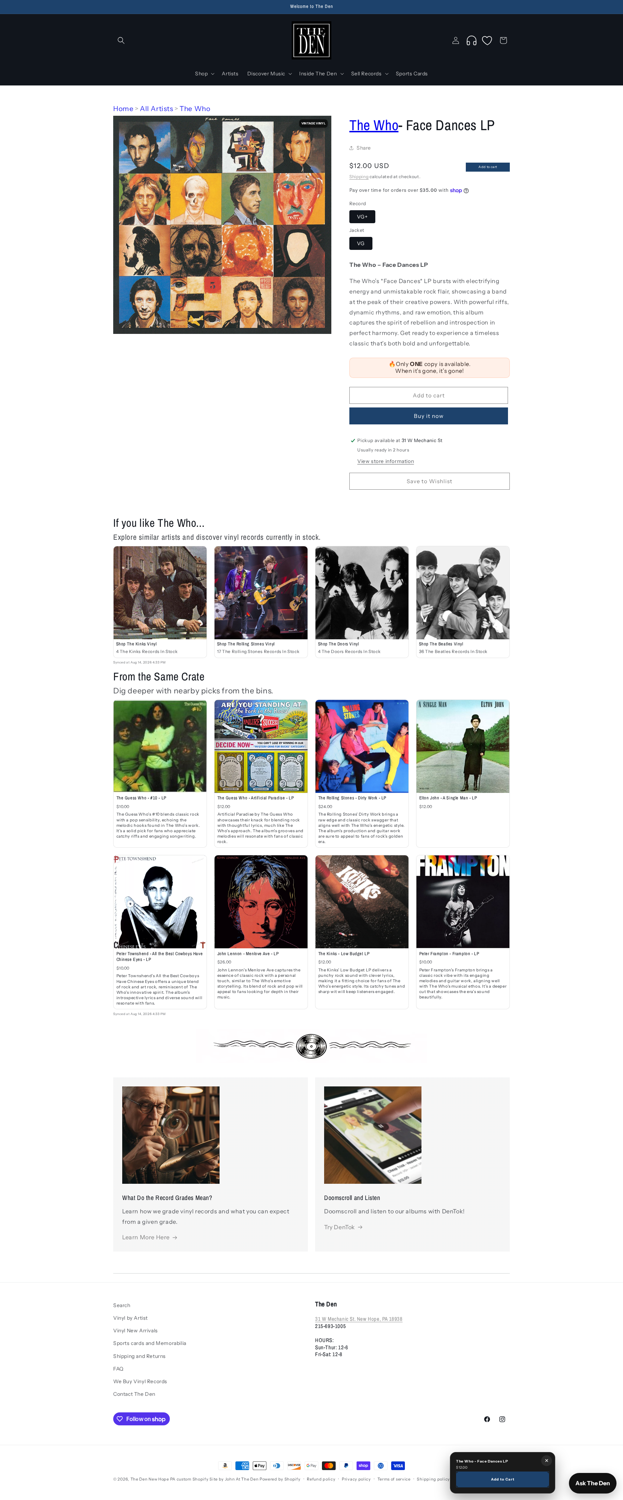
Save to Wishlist (429, 481)
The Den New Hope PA (153, 1479)
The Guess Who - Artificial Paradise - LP (255, 798)
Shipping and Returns (139, 1356)
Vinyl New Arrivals (135, 1331)
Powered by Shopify (280, 1479)
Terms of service (394, 1479)
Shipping (359, 176)
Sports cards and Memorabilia (149, 1343)
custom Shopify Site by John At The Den (218, 1479)
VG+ (362, 216)
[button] (121, 40)
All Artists (156, 109)
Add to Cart (502, 1479)
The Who (195, 109)
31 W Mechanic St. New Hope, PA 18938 (359, 1319)
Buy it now (429, 415)
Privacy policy (356, 1479)
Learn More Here (146, 1237)
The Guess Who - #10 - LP (141, 798)
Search (122, 1305)
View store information (385, 461)
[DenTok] (472, 40)
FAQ (118, 1369)
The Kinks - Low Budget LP (344, 953)
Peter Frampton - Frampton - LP (449, 953)
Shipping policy (433, 1479)
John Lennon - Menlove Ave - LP (248, 953)
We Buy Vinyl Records (140, 1381)
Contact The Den (134, 1394)
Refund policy (321, 1479)
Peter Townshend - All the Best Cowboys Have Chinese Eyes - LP (159, 956)
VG (361, 243)
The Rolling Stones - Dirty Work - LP (352, 798)
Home (123, 109)
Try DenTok (339, 1227)
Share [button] (364, 148)
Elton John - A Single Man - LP (448, 798)
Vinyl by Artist (130, 1318)
